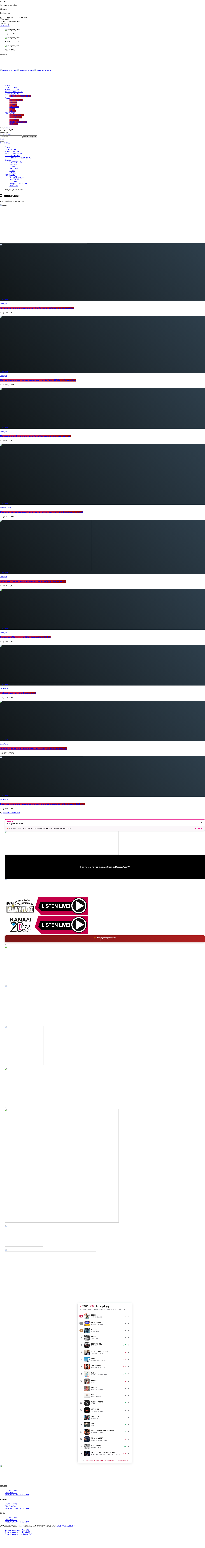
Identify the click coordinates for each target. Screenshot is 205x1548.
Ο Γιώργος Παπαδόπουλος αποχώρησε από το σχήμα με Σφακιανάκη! (33, 581)
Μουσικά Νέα (5, 508)
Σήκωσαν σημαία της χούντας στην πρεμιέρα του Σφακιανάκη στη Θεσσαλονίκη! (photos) (42, 804)
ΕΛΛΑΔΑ (4, 688)
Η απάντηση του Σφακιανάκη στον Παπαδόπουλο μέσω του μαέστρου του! (35, 436)
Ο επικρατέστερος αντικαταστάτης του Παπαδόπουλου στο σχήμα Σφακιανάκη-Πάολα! (41, 512)
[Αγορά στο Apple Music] (128, 1316)
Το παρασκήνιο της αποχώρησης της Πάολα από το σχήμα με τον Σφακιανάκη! (37, 308)
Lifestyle (3, 303)
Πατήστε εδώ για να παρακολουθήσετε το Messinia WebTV (105, 867)
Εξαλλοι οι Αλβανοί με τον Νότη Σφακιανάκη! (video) (25, 637)
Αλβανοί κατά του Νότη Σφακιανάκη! (18, 693)
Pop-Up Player (5, 134)
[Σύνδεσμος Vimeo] (25, 70)
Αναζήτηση (29, 137)
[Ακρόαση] (87, 1316)
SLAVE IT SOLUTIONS (65, 1526)
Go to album (4, 26)
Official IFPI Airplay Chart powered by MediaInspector (107, 1460)
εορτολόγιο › (199, 828)
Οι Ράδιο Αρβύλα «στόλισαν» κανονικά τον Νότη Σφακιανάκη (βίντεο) (33, 748)
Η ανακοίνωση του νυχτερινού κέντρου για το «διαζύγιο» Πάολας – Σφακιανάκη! (38, 380)
